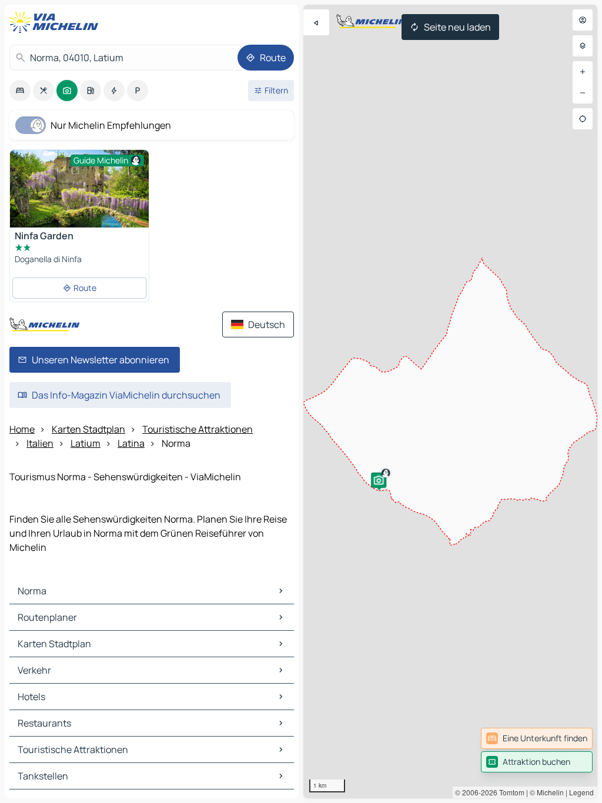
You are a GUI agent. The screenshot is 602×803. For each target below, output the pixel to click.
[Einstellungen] (583, 45)
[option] (20, 90)
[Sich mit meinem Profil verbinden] (583, 20)
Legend (581, 792)
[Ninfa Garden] (79, 196)
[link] (537, 738)
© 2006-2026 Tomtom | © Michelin (509, 792)
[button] (378, 480)
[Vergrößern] (583, 71)
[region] (450, 401)
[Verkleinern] (583, 92)
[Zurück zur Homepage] (56, 22)
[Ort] (583, 118)
